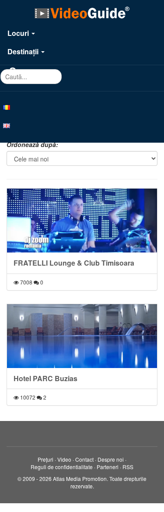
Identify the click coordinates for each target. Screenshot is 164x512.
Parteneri (108, 466)
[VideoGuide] (82, 12)
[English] (82, 125)
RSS (127, 466)
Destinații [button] (23, 51)
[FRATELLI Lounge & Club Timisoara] (82, 220)
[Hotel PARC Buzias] (82, 336)
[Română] (82, 107)
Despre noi (111, 459)
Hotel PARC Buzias (45, 378)
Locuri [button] (19, 33)
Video (64, 459)
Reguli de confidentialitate (62, 466)
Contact (84, 459)
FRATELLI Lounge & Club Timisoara (74, 263)
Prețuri (45, 459)
